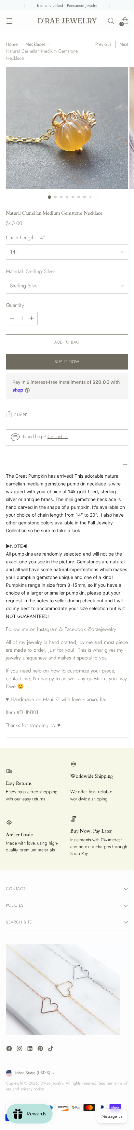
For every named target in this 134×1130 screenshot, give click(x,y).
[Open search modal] (110, 21)
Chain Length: (25, 237)
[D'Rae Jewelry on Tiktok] (51, 1049)
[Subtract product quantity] (12, 318)
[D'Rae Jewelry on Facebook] (10, 1049)
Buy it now (67, 362)
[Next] (109, 5)
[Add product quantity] (31, 318)
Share (21, 415)
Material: (30, 271)
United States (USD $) (32, 1073)
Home (12, 44)
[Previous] (25, 5)
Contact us (57, 436)
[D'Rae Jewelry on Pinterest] (41, 1049)
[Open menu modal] (9, 21)
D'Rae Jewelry (51, 1083)
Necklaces (35, 44)
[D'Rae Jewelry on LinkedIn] (30, 1049)
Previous (103, 44)
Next (123, 44)
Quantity (15, 305)
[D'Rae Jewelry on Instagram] (20, 1049)
